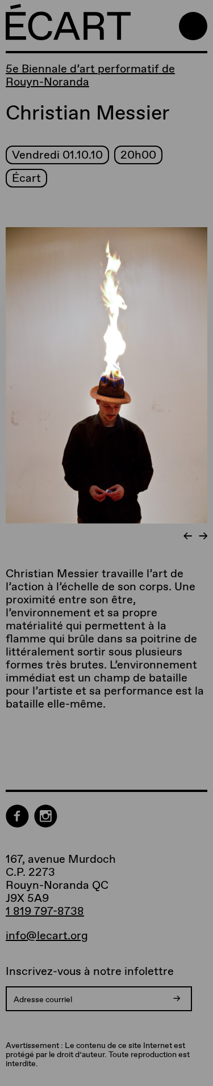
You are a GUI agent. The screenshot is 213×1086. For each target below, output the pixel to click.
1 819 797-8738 (45, 911)
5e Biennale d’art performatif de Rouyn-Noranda (90, 75)
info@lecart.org (47, 935)
